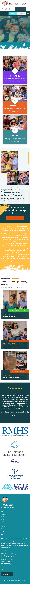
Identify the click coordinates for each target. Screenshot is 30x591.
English (12, 13)
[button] (28, 14)
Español (21, 13)
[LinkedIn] (10, 9)
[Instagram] (6, 9)
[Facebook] (2, 9)
